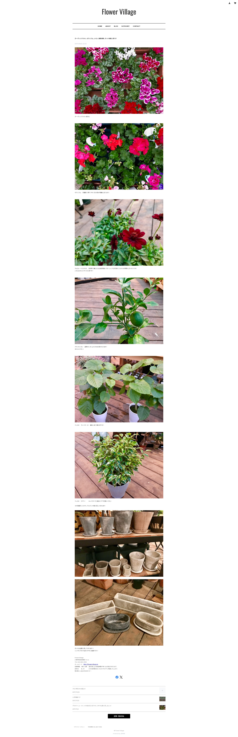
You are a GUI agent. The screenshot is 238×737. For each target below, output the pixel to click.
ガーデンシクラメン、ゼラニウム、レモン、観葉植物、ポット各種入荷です (96, 38)
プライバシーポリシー (79, 727)
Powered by (117, 733)
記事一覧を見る (119, 716)
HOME (100, 26)
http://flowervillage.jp (91, 664)
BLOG (116, 26)
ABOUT (108, 26)
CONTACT (136, 26)
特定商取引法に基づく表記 (95, 727)
